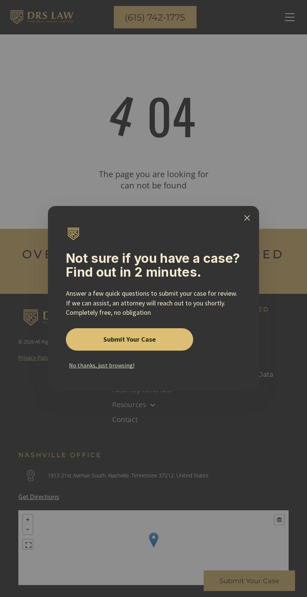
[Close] (247, 218)
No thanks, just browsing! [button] (101, 365)
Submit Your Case (129, 339)
